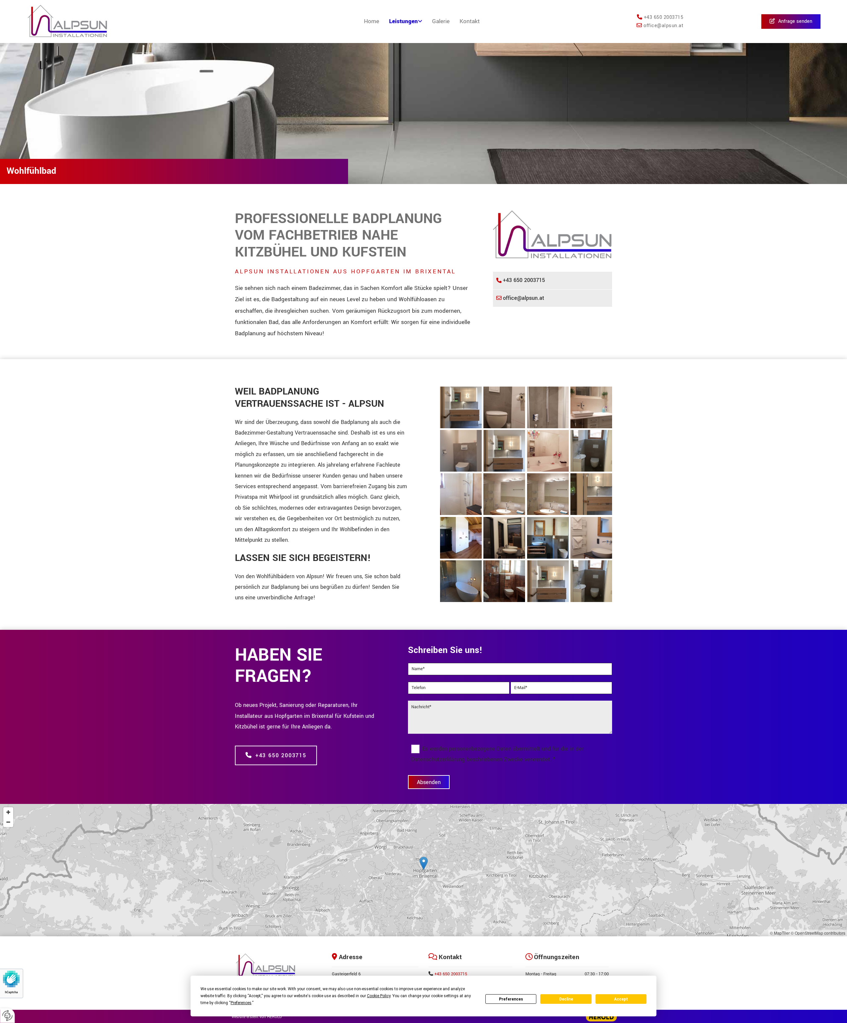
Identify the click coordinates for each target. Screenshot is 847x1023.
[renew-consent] (7, 1015)
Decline (566, 999)
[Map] (423, 870)
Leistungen (403, 21)
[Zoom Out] (8, 822)
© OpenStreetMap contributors (818, 933)
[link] (405, 21)
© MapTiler (780, 933)
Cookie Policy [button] (378, 996)
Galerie (441, 21)
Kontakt (470, 21)
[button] (791, 21)
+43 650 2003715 (450, 974)
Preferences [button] (241, 1002)
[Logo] (90, 21)
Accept (621, 999)
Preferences (511, 999)
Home (371, 21)
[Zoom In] (8, 812)
